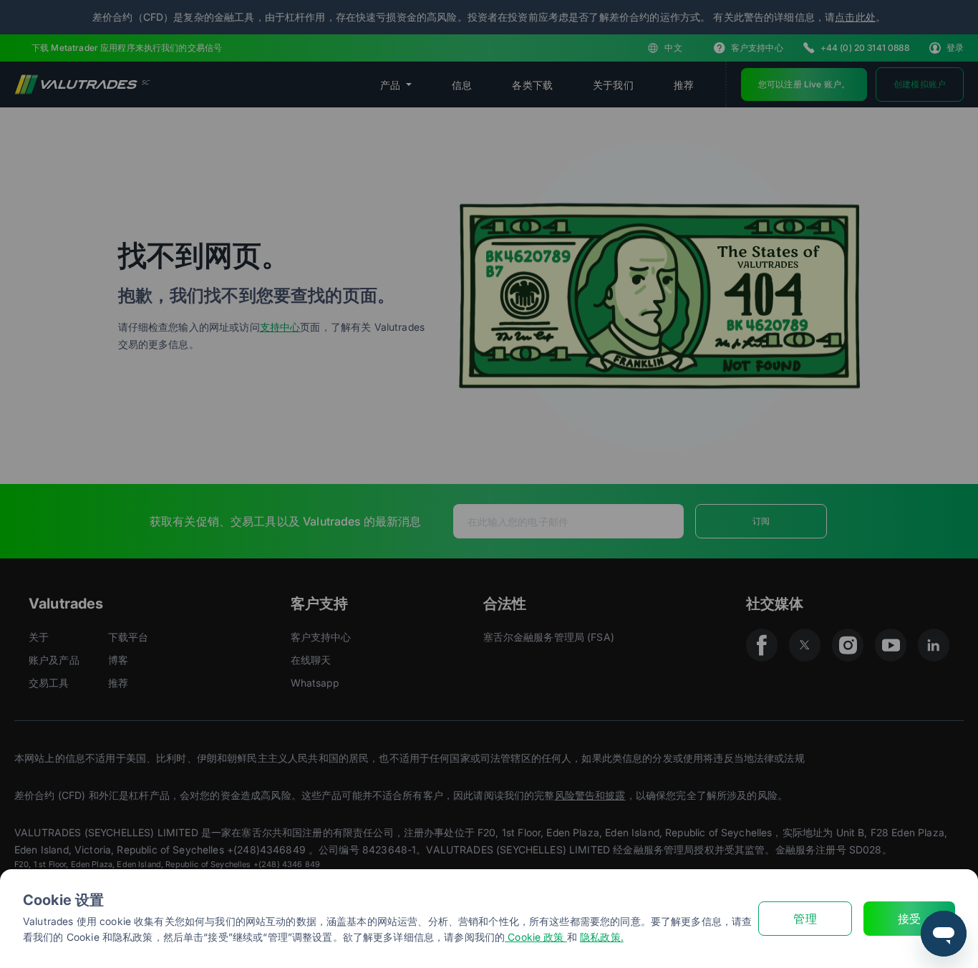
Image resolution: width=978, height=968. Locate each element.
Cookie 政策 (536, 937)
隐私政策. (602, 937)
